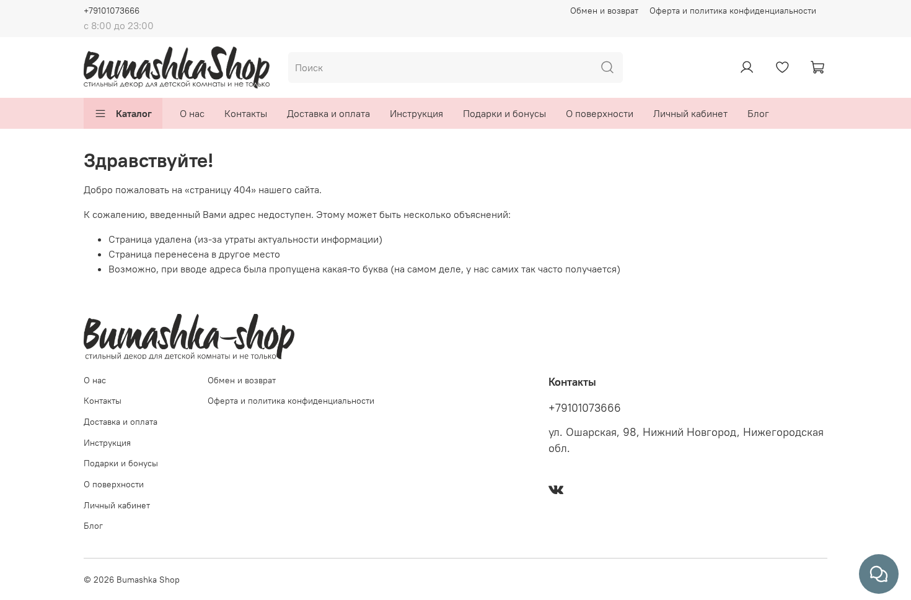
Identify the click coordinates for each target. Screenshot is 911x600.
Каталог (134, 113)
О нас (192, 113)
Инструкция (416, 113)
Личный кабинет (690, 113)
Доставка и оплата (328, 113)
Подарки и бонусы (504, 113)
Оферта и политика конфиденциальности (732, 10)
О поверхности (599, 113)
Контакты (245, 113)
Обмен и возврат (604, 10)
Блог (758, 113)
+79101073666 (111, 10)
